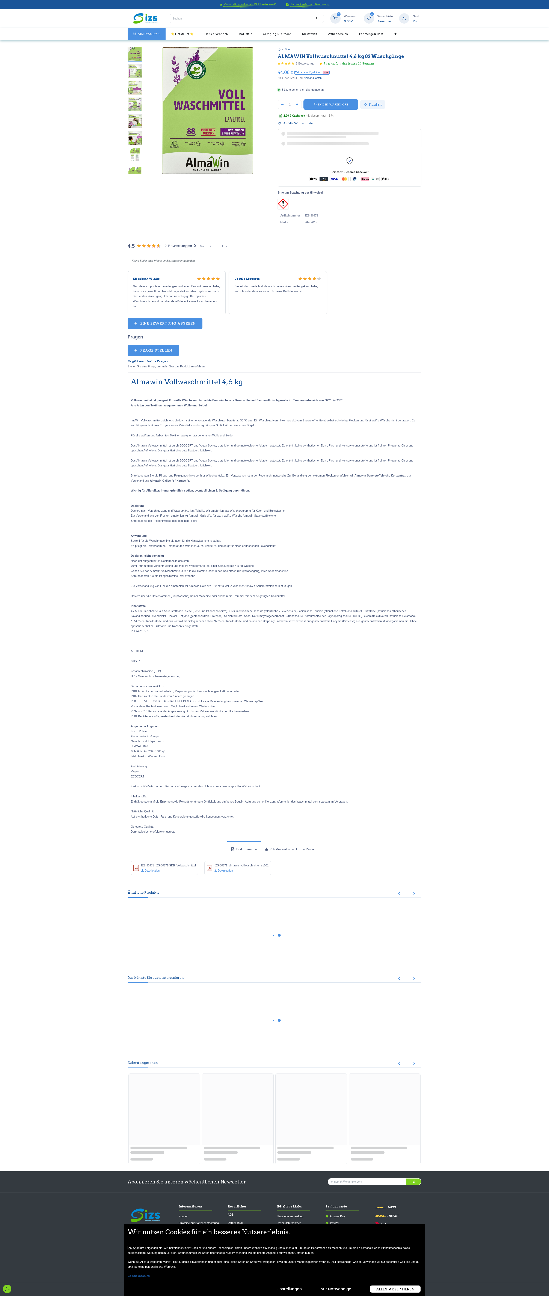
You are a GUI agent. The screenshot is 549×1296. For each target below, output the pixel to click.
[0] (335, 18)
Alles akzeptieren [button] (395, 1289)
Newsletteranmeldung (290, 1216)
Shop (288, 49)
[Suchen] (316, 18)
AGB (231, 1214)
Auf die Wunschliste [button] (297, 123)
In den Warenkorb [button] (332, 104)
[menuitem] (147, 34)
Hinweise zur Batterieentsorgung (199, 1223)
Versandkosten (313, 78)
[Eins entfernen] (282, 104)
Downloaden (152, 870)
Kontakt (183, 1216)
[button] (312, 72)
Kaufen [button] (375, 104)
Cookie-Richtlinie (139, 1275)
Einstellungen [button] (289, 1288)
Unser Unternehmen (289, 1223)
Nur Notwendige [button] (336, 1288)
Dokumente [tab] (246, 849)
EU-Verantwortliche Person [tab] (293, 849)
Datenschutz (235, 1222)
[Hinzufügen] (297, 104)
